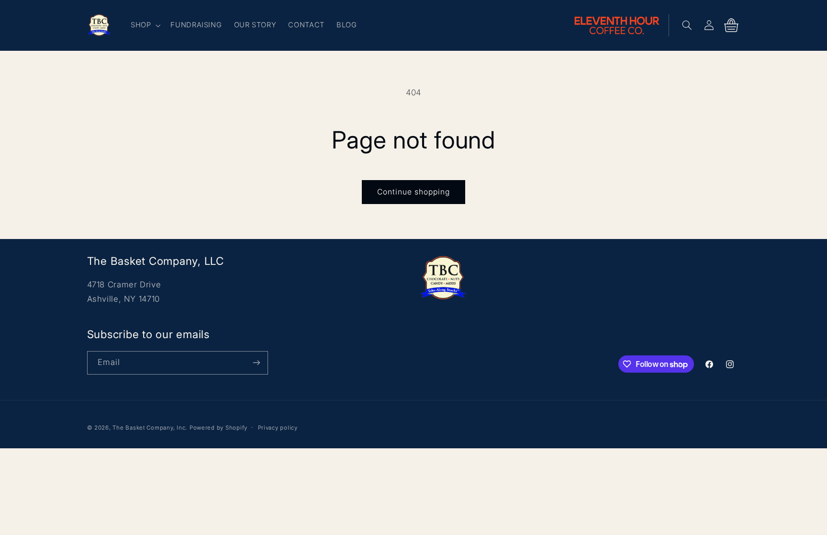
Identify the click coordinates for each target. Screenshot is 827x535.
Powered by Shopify (218, 427)
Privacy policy (278, 427)
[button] (144, 25)
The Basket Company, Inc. (149, 427)
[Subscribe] (256, 363)
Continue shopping (413, 191)
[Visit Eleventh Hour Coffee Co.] (621, 25)
